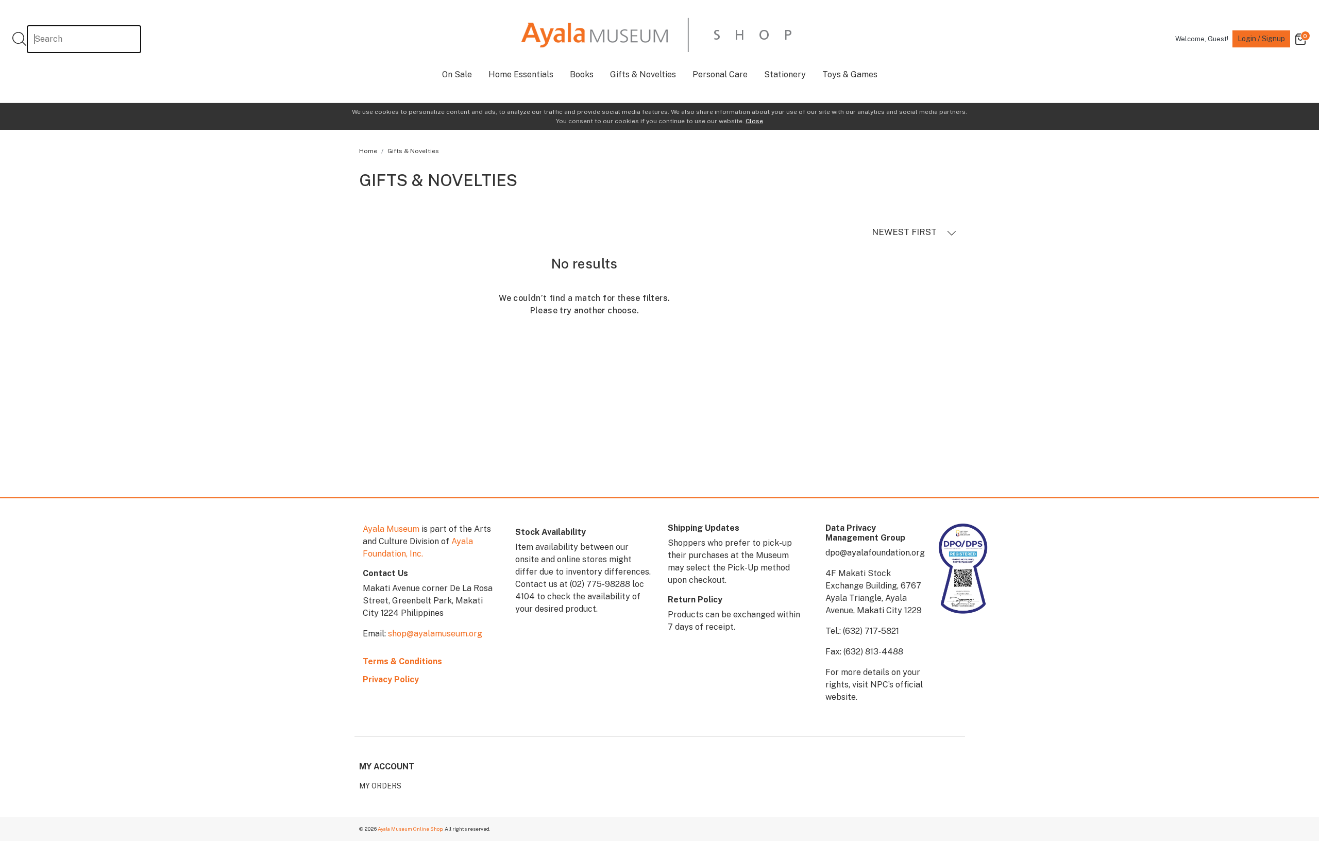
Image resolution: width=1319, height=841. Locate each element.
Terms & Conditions (402, 661)
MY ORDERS (380, 786)
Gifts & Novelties (643, 74)
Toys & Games (849, 74)
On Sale (457, 74)
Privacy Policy (391, 679)
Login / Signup (1261, 39)
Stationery (785, 74)
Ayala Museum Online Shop (410, 829)
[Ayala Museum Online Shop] (656, 35)
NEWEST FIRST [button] (905, 232)
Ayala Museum (391, 529)
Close (754, 121)
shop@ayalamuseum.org (435, 633)
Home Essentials (520, 74)
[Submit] (19, 39)
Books (582, 74)
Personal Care (720, 74)
